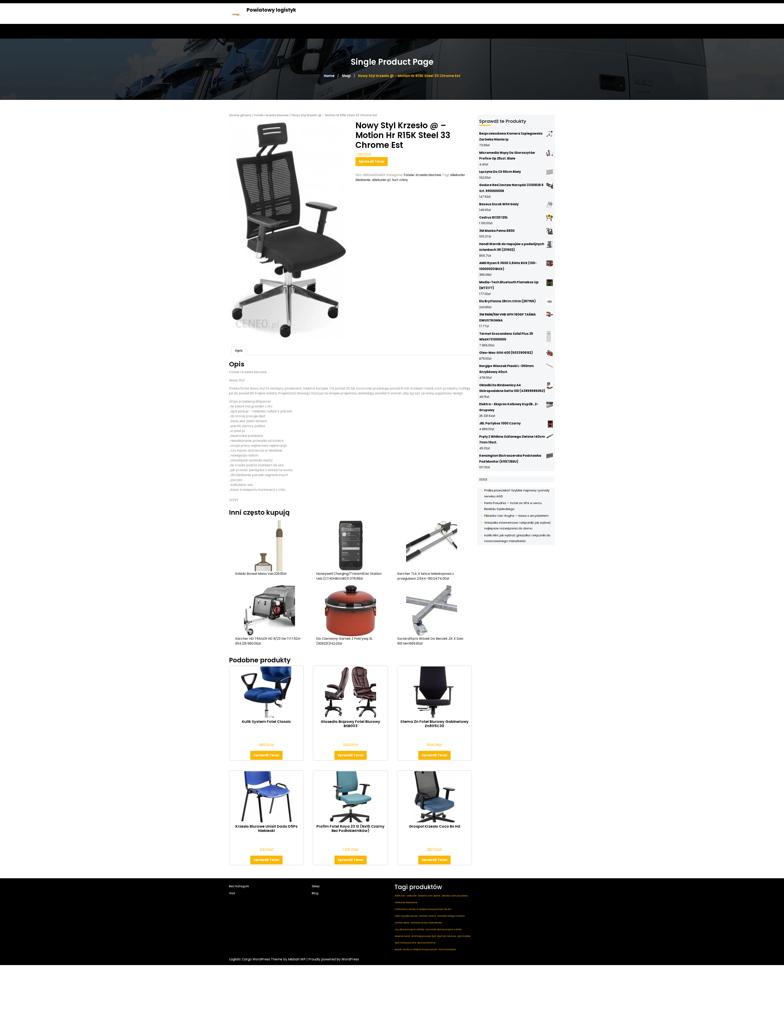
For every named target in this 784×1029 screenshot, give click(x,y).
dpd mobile (463, 936)
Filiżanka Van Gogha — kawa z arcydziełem (516, 515)
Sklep (316, 886)
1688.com (400, 895)
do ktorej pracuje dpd (423, 936)
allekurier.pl (381, 179)
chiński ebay (402, 922)
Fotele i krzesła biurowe (271, 115)
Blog (315, 893)
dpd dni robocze (446, 936)
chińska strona (427, 915)
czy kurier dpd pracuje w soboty (443, 929)
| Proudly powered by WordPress (332, 959)
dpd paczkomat (426, 942)
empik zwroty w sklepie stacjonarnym (416, 949)
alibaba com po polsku (454, 895)
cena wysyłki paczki (406, 915)
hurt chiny (400, 179)
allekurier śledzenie (406, 902)
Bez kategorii (239, 886)
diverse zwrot (402, 936)
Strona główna (240, 115)
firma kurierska (447, 949)
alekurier (412, 895)
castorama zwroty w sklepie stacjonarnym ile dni (423, 909)
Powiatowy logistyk (271, 10)
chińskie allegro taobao (451, 915)
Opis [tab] (239, 350)
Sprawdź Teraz (371, 161)
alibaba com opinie (429, 895)
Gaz (232, 893)
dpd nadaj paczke (405, 942)
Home (329, 75)
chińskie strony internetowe (426, 922)
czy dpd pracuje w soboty (409, 929)
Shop (346, 75)
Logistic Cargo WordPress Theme (255, 959)
